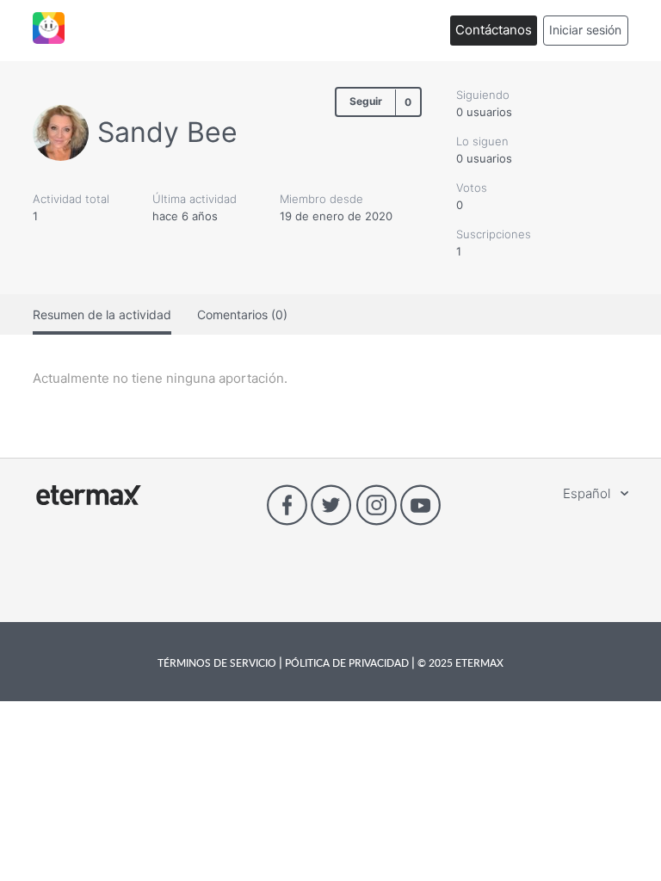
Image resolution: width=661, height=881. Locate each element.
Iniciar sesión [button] (585, 29)
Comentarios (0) (242, 314)
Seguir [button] (365, 101)
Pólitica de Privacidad (346, 662)
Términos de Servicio (218, 662)
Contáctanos (493, 30)
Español (588, 493)
